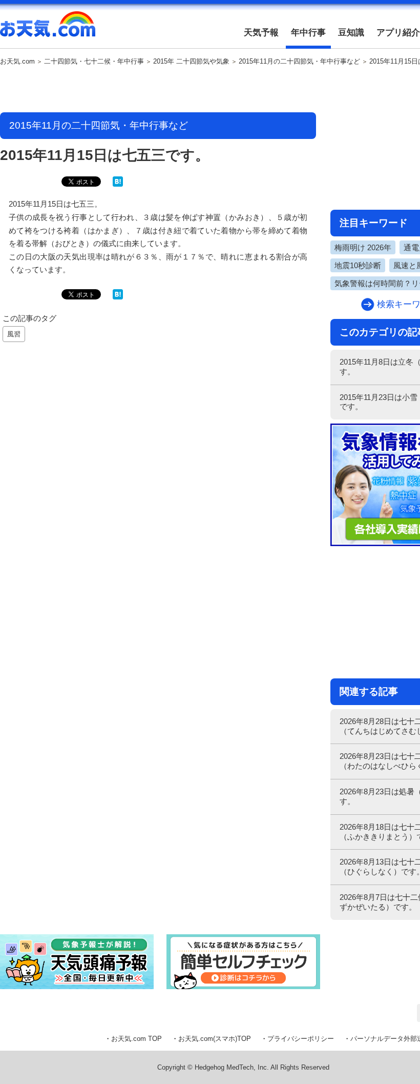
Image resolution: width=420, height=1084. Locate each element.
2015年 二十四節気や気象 (191, 61)
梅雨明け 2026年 (362, 247)
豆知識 (351, 32)
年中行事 (308, 32)
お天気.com (47, 29)
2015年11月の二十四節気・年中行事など (299, 61)
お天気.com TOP (136, 1038)
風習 (13, 334)
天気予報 (261, 32)
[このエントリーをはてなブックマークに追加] (118, 184)
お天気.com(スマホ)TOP (214, 1038)
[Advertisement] (158, 89)
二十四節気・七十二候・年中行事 (94, 61)
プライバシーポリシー (300, 1038)
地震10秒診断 (357, 265)
